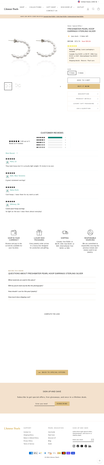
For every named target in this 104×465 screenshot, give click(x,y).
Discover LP (52, 438)
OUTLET (80, 7)
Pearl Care (51, 435)
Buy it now (84, 86)
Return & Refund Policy (31, 438)
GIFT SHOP (51, 7)
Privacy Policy (28, 441)
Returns (83, 60)
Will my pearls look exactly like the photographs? (25, 286)
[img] (10, 159)
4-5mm (72, 73)
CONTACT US (52, 10)
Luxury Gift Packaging (83, 103)
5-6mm (80, 73)
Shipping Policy (29, 435)
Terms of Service (29, 444)
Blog (49, 441)
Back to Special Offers (53, 372)
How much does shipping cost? (19, 297)
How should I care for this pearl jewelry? (22, 291)
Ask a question (84, 108)
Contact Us (27, 432)
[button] (72, 46)
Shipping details (74, 60)
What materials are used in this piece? (21, 280)
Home (69, 26)
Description (83, 94)
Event (50, 444)
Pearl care (91, 60)
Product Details (83, 98)
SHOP (22, 7)
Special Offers (77, 26)
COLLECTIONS (36, 7)
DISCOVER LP (67, 7)
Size (69, 69)
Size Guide (51, 432)
